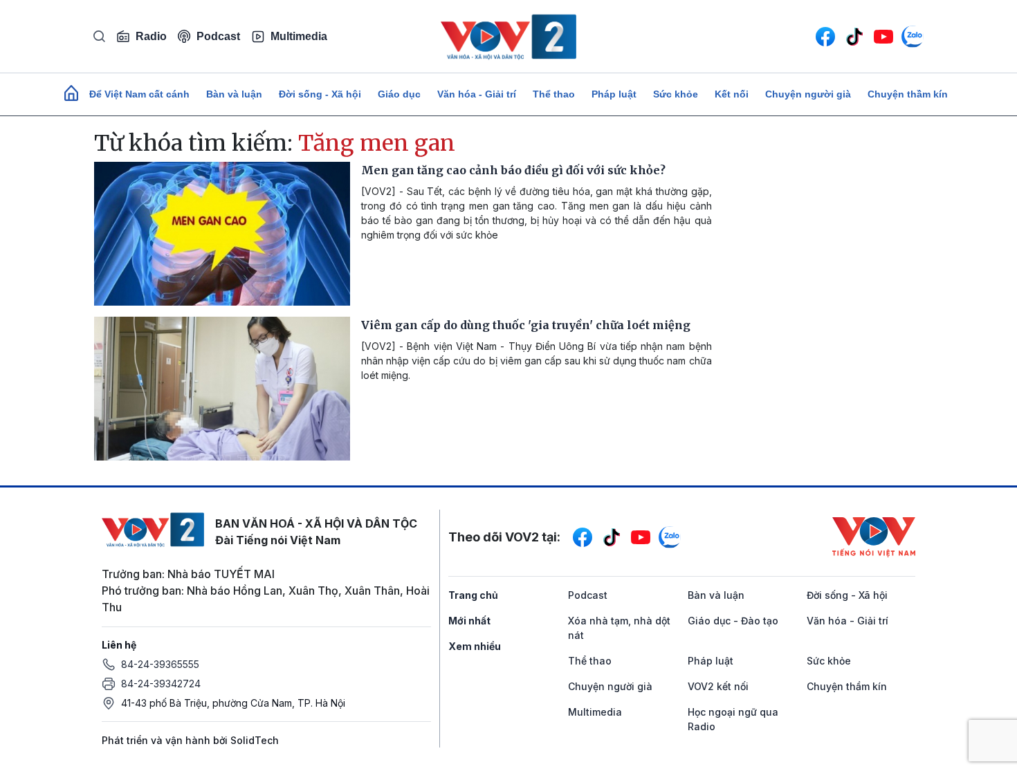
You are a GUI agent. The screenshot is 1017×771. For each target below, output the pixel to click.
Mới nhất (469, 620)
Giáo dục (399, 94)
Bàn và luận (234, 94)
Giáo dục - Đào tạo (733, 620)
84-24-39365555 (160, 664)
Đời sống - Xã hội (320, 94)
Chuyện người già (808, 94)
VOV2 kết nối (718, 686)
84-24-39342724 (161, 683)
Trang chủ (473, 595)
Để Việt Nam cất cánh (139, 94)
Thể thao (554, 94)
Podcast (218, 36)
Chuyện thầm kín (908, 94)
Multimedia (299, 36)
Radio (151, 36)
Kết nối (732, 94)
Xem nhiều (474, 646)
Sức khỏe (675, 94)
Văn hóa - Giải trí (476, 94)
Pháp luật (614, 94)
